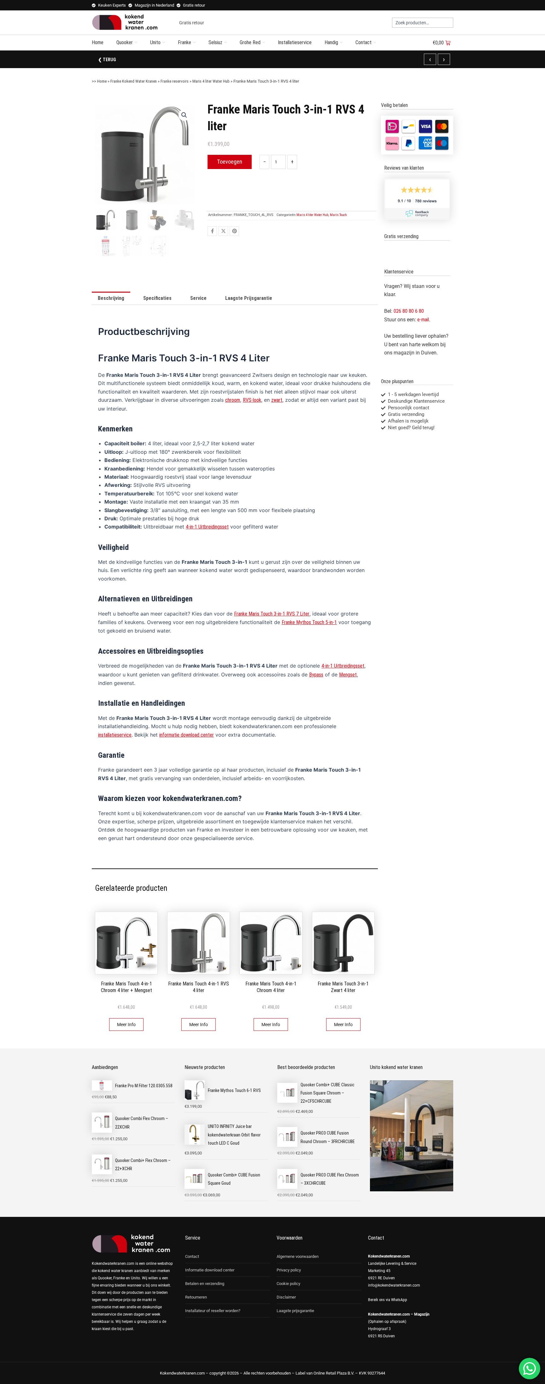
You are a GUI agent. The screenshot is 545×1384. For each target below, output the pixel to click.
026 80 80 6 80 (409, 311)
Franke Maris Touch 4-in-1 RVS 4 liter (198, 987)
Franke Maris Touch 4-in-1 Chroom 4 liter (270, 987)
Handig (331, 42)
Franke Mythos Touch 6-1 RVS (234, 1090)
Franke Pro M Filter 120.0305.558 (144, 1085)
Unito (155, 42)
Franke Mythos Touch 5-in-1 (309, 622)
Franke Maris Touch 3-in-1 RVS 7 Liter (271, 614)
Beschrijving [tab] (111, 298)
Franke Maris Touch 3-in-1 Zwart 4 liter (343, 987)
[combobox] (422, 23)
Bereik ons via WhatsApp (387, 1300)
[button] (184, 115)
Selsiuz (215, 42)
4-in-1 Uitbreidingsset (207, 527)
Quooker (124, 42)
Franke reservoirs (175, 81)
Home (97, 42)
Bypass (316, 675)
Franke (184, 42)
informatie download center (186, 735)
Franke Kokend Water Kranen (133, 81)
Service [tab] (198, 298)
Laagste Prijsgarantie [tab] (248, 298)
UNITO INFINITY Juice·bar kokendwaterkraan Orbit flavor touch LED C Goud (234, 1135)
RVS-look (252, 400)
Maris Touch (338, 215)
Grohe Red (250, 42)
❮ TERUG (107, 59)
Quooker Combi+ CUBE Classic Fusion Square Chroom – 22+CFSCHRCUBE (328, 1093)
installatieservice (115, 735)
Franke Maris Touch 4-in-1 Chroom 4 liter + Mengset (126, 987)
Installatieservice (295, 42)
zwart (276, 400)
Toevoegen (229, 161)
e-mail (423, 320)
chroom (232, 400)
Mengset (348, 675)
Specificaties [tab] (157, 298)
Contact (363, 42)
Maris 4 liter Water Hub (211, 81)
